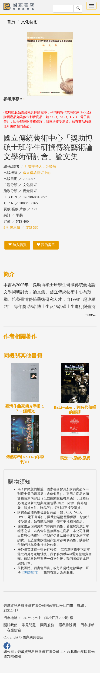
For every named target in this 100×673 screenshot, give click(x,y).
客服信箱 (14, 630)
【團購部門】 (30, 572)
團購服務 (47, 625)
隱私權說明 (67, 625)
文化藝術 (29, 21)
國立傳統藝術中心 (37, 173)
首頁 (11, 21)
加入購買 (19, 245)
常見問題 (29, 625)
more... (90, 314)
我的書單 (47, 245)
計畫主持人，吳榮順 (40, 166)
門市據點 (87, 625)
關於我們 (10, 625)
